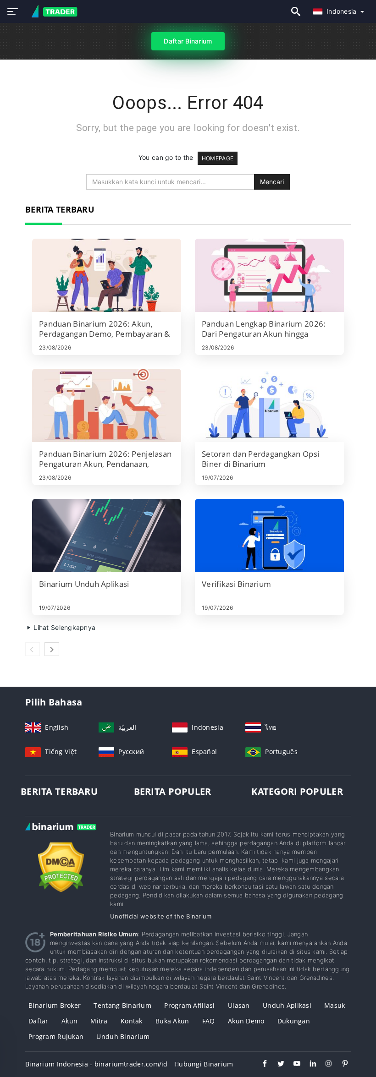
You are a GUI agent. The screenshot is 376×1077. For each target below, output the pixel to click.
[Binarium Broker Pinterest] (340, 1065)
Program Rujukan (55, 1036)
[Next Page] (51, 649)
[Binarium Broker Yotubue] (292, 1065)
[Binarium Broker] (60, 835)
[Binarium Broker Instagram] (324, 1065)
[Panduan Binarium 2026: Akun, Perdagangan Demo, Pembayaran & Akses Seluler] (106, 275)
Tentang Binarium (122, 1005)
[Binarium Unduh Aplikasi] (106, 535)
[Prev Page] (32, 649)
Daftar (38, 1021)
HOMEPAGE (217, 158)
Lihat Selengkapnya (63, 627)
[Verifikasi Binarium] (269, 535)
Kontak (132, 1021)
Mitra (98, 1021)
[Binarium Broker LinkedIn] (308, 1065)
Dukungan (293, 1021)
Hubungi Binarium (203, 1064)
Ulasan (239, 1005)
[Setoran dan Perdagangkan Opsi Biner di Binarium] (269, 405)
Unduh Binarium (122, 1036)
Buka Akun (172, 1021)
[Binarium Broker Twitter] (276, 1065)
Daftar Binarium (188, 41)
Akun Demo (246, 1021)
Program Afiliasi (189, 1005)
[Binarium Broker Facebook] (260, 1065)
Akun (69, 1021)
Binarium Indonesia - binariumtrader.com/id (96, 1064)
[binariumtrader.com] (51, 11)
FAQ (208, 1021)
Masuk (334, 1005)
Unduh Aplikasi (287, 1005)
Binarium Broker (54, 1005)
